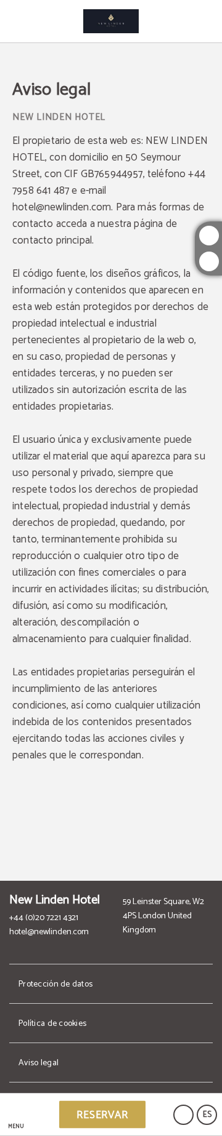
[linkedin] (209, 261)
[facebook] (209, 235)
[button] (16, 1115)
